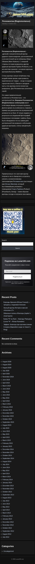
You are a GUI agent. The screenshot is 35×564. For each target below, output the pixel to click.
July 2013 (6, 501)
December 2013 (8, 485)
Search (4, 240)
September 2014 (8, 458)
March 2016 (7, 404)
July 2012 (6, 537)
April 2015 (6, 437)
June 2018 (6, 389)
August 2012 (7, 534)
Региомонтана (18, 181)
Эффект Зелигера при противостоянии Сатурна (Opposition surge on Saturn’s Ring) (18, 327)
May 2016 (6, 398)
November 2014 (8, 452)
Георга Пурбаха (17, 189)
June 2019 (6, 380)
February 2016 (8, 407)
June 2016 (6, 395)
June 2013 (6, 504)
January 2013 (7, 519)
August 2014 (7, 461)
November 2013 (8, 488)
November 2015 (8, 416)
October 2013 (7, 492)
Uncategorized (9, 551)
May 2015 (6, 434)
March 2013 (7, 513)
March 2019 (7, 386)
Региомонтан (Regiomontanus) (16, 21)
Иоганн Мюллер (11, 184)
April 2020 (6, 373)
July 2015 (6, 428)
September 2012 (8, 531)
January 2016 (7, 410)
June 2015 (6, 431)
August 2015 (7, 425)
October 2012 (7, 528)
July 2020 (6, 371)
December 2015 (8, 413)
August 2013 (7, 498)
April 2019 (6, 383)
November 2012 (8, 525)
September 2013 (8, 495)
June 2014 (6, 467)
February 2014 (8, 479)
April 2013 (6, 510)
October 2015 (7, 419)
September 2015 (8, 422)
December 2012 (8, 522)
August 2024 (7, 364)
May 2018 (6, 392)
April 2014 (6, 473)
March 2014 (7, 476)
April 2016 (6, 401)
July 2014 (6, 464)
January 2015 (7, 446)
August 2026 (7, 361)
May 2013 (6, 507)
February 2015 (8, 443)
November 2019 (8, 377)
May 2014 (6, 470)
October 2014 (7, 455)
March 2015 (7, 440)
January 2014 (7, 482)
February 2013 (8, 516)
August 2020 (7, 368)
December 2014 (8, 449)
